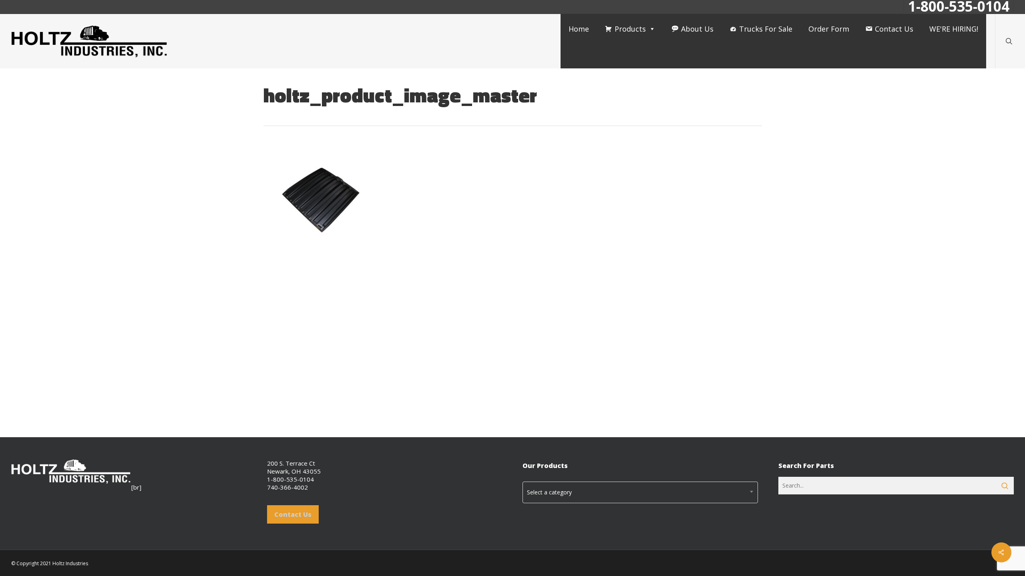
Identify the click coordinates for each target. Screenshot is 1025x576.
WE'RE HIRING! (953, 29)
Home (579, 29)
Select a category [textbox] (549, 492)
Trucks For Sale (765, 29)
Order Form (828, 29)
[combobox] (640, 492)
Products (630, 29)
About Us (697, 29)
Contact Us (894, 29)
